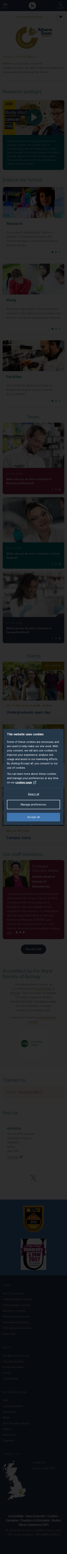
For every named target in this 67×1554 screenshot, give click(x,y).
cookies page (23, 782)
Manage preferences (33, 804)
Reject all (33, 794)
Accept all (33, 817)
